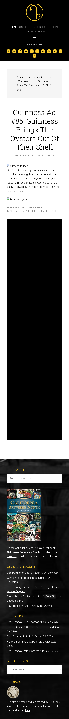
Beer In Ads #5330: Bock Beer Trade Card (30, 627)
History (54, 211)
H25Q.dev (54, 702)
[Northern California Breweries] (24, 539)
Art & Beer (28, 207)
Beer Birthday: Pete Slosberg (23, 650)
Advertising (29, 211)
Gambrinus (13, 577)
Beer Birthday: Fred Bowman (23, 622)
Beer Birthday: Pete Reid (20, 636)
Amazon (11, 556)
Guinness (43, 211)
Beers (38, 207)
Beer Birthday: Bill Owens (38, 605)
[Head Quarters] (13, 697)
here (27, 710)
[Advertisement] (34, 329)
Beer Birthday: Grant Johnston (41, 572)
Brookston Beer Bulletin (34, 27)
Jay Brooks (13, 605)
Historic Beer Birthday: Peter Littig (25, 641)
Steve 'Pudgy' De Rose (19, 596)
